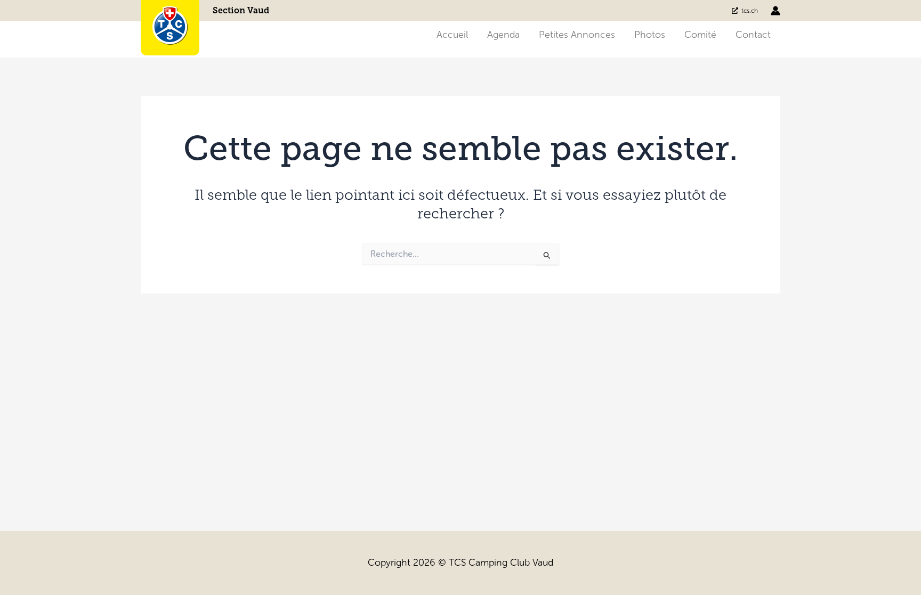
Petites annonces (577, 34)
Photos (649, 34)
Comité (700, 34)
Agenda (503, 34)
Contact (753, 34)
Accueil (452, 34)
